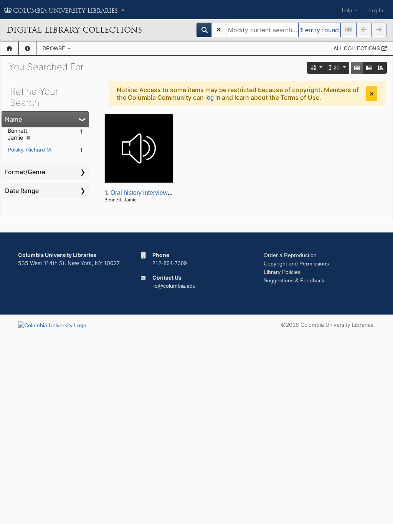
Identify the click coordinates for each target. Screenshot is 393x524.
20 (336, 67)
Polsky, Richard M (29, 150)
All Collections (357, 48)
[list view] (369, 68)
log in (212, 97)
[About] (27, 48)
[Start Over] (218, 30)
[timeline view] (381, 68)
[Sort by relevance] (316, 68)
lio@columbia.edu (174, 286)
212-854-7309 (169, 263)
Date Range (22, 190)
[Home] (9, 48)
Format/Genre (25, 172)
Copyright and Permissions (296, 263)
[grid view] (357, 68)
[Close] (371, 93)
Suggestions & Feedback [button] (294, 280)
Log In (376, 10)
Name (13, 119)
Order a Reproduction (290, 255)
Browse (55, 48)
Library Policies (282, 272)
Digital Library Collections (74, 30)
